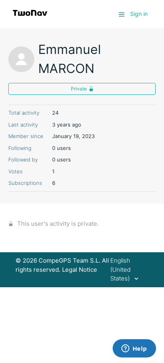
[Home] (30, 18)
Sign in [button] (139, 13)
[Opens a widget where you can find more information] (134, 349)
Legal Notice (79, 269)
